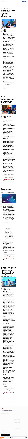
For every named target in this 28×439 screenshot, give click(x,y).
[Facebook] (3, 432)
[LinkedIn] (9, 432)
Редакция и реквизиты (17, 419)
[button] (1, 19)
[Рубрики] (26, 1)
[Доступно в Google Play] (7, 435)
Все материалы (8, 289)
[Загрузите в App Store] (3, 435)
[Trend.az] (3, 1)
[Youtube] (6, 432)
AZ (25, 437)
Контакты (16, 420)
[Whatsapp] (1, 432)
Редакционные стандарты (17, 421)
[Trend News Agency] (3, 408)
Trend (11, 37)
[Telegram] (7, 432)
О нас (15, 418)
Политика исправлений (17, 422)
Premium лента (2, 419)
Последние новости (3, 418)
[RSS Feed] (10, 432)
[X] (4, 432)
